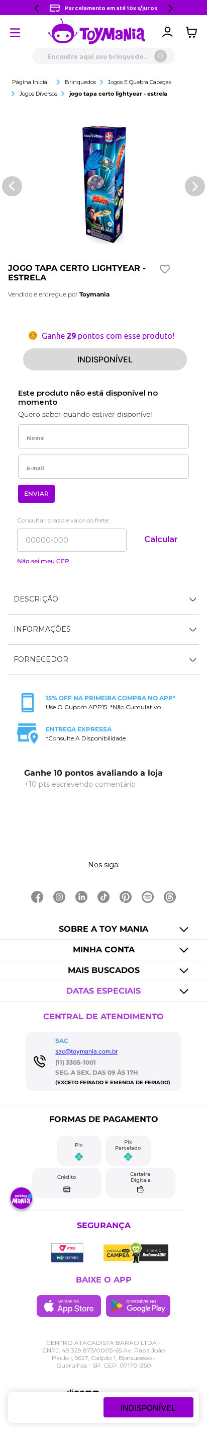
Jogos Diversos (38, 93)
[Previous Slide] (36, 8)
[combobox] (103, 56)
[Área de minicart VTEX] (194, 32)
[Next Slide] (170, 8)
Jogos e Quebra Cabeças (139, 82)
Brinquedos (80, 82)
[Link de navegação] (97, 32)
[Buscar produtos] (160, 56)
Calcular (161, 539)
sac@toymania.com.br (86, 1051)
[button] (103, 599)
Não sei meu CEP (43, 561)
